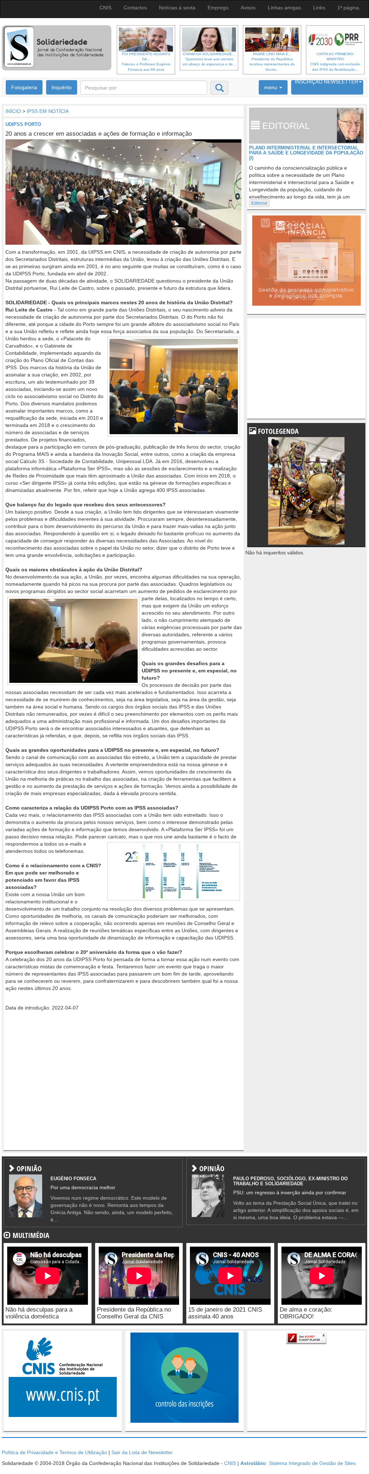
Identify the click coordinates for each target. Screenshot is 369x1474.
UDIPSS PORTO (23, 124)
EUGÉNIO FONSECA (73, 1178)
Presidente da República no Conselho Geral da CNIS (134, 1313)
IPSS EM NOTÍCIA (48, 111)
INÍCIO (13, 111)
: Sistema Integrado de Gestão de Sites (298, 1463)
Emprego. (219, 7)
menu (271, 87)
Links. (319, 7)
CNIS (230, 1463)
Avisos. (249, 7)
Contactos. (136, 7)
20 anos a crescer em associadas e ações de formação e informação (98, 133)
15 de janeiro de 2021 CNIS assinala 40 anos (225, 1313)
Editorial (259, 203)
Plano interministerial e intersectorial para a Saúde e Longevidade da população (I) (306, 153)
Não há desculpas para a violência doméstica (38, 1313)
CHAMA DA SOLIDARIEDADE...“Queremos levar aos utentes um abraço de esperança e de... (209, 59)
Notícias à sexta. (178, 7)
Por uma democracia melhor (82, 1187)
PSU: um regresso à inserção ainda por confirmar (289, 1192)
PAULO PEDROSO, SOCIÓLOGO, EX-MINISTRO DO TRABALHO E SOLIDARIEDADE (290, 1181)
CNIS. (106, 7)
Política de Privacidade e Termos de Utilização (54, 1452)
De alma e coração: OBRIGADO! (306, 1313)
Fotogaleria (24, 87)
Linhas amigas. (285, 7)
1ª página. (348, 7)
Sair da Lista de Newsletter (142, 1452)
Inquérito (62, 87)
